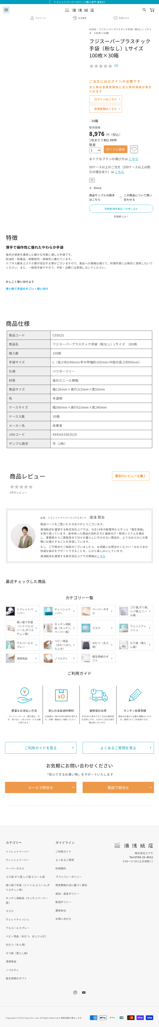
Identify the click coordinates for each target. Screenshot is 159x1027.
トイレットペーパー (17, 851)
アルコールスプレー (17, 928)
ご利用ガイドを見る (40, 747)
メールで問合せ (40, 787)
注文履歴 (82, 17)
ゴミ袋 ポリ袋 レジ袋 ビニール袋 (25, 877)
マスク (10, 911)
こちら (133, 158)
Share (98, 188)
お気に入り (124, 17)
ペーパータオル (15, 868)
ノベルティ (12, 970)
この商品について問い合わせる (138, 197)
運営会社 (60, 910)
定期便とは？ (121, 216)
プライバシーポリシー (68, 877)
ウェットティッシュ (17, 919)
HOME (92, 29)
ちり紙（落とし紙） (17, 953)
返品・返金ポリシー (67, 893)
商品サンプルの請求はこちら (102, 197)
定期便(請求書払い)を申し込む (121, 208)
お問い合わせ (63, 919)
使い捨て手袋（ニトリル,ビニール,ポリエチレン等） (28, 887)
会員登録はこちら (105, 109)
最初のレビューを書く (130, 476)
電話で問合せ (118, 787)
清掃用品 (11, 961)
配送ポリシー (63, 902)
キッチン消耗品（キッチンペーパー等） (27, 900)
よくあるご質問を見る (118, 747)
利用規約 (60, 868)
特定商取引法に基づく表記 (71, 885)
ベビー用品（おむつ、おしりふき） (27, 936)
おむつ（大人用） (16, 944)
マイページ (40, 17)
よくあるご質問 (64, 860)
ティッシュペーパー (17, 860)
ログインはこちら (105, 99)
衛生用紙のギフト (16, 978)
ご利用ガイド (63, 851)
